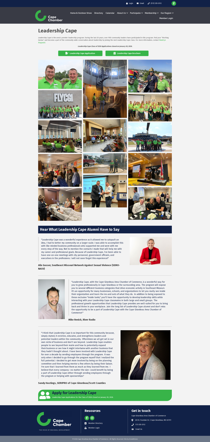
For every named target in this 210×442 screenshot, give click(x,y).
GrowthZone (133, 439)
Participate (135, 13)
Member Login (166, 18)
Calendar (110, 13)
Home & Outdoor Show (81, 13)
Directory (98, 13)
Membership (150, 13)
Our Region (166, 13)
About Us (121, 13)
